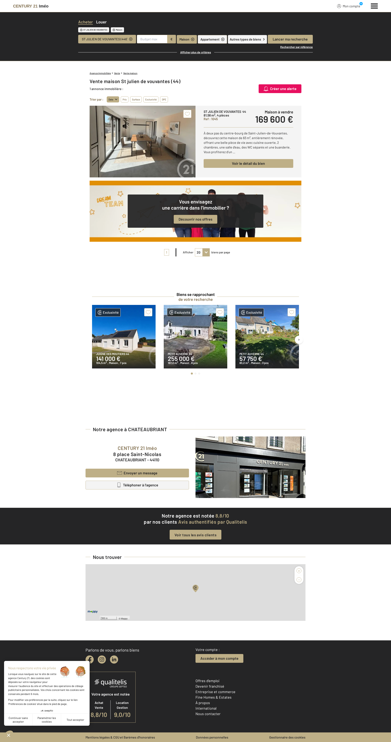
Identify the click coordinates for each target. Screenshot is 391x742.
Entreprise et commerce (215, 691)
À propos (203, 702)
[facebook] (90, 659)
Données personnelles (212, 737)
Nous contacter (208, 713)
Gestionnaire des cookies (287, 737)
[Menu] (374, 5)
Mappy (124, 618)
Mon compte (351, 6)
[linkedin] (114, 659)
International (206, 708)
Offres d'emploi (208, 680)
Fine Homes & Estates (214, 697)
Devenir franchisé (210, 686)
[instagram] (102, 659)
